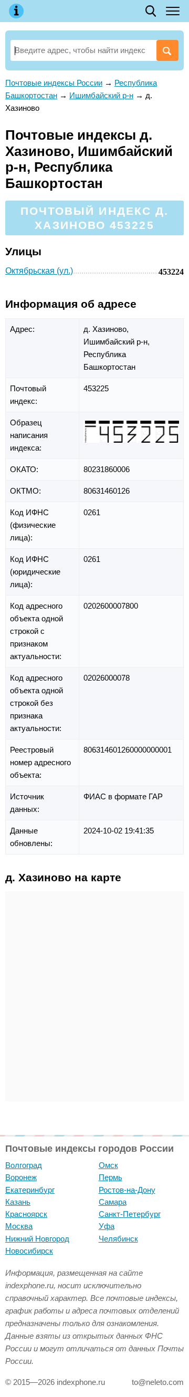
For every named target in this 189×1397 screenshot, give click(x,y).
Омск (108, 1165)
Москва (19, 1226)
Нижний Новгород (37, 1238)
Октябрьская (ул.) (39, 270)
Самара (113, 1201)
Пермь (110, 1177)
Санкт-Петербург (130, 1214)
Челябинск (118, 1238)
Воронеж (21, 1177)
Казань (17, 1201)
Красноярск (26, 1214)
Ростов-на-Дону (127, 1189)
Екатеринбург (30, 1189)
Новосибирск (29, 1250)
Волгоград (23, 1165)
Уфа (106, 1226)
